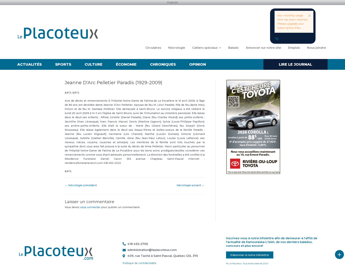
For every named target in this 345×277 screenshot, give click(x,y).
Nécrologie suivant (190, 185)
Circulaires (153, 47)
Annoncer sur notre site (263, 47)
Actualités (29, 64)
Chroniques (163, 64)
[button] (309, 15)
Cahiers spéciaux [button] (205, 47)
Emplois (294, 47)
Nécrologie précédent (81, 185)
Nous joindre (316, 47)
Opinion (197, 64)
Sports (63, 64)
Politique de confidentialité (139, 263)
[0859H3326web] (253, 126)
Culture (93, 64)
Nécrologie (176, 47)
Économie (126, 64)
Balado (233, 47)
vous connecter (90, 207)
